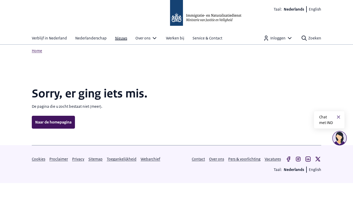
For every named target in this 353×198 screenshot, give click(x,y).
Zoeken (314, 38)
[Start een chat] (339, 138)
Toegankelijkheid (121, 158)
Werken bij (175, 38)
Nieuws (121, 38)
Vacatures (273, 158)
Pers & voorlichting (244, 158)
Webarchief (150, 158)
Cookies (38, 158)
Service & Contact (207, 38)
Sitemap (95, 158)
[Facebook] (288, 159)
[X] (317, 159)
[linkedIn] (308, 159)
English (315, 9)
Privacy (78, 158)
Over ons (142, 38)
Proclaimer (58, 158)
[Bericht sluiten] (338, 117)
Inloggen (278, 38)
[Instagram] (298, 159)
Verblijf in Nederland (49, 38)
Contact (198, 158)
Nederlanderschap (91, 38)
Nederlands (294, 9)
